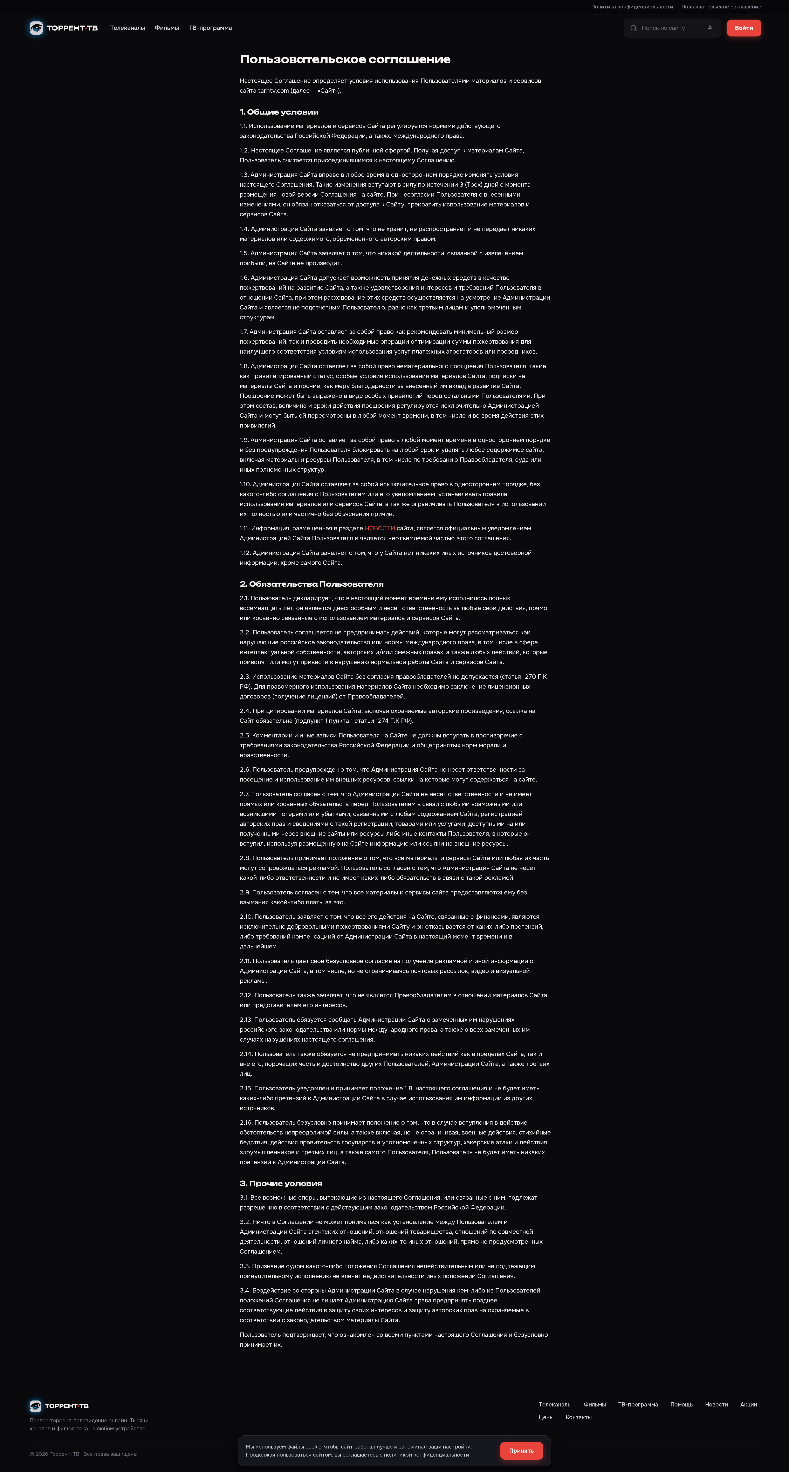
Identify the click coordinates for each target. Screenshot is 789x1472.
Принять (521, 1450)
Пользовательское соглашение (721, 7)
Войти (744, 28)
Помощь (682, 1404)
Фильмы (167, 28)
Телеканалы (127, 28)
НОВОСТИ (380, 528)
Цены (546, 1417)
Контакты (579, 1417)
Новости (716, 1404)
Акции (748, 1404)
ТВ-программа (210, 28)
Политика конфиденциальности (632, 7)
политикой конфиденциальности (426, 1454)
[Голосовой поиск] (710, 28)
